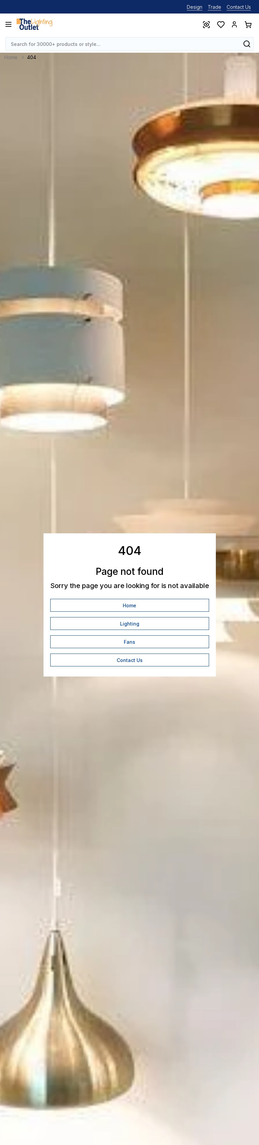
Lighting (129, 624)
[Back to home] (34, 24)
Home (129, 605)
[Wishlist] (220, 24)
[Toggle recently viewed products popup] (206, 24)
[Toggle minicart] (248, 24)
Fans (129, 642)
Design (194, 7)
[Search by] (247, 44)
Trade (214, 7)
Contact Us (239, 7)
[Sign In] (234, 24)
